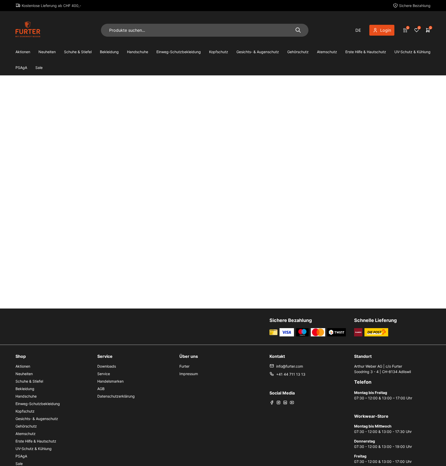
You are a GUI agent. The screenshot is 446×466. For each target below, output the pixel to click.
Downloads (106, 366)
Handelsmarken (110, 381)
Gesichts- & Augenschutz (257, 52)
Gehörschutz (298, 52)
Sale (39, 67)
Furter (184, 366)
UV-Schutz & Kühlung (412, 52)
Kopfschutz (218, 52)
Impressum (188, 374)
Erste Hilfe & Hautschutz (365, 52)
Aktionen (22, 52)
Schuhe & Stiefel (78, 52)
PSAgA (21, 67)
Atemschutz (327, 52)
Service (103, 374)
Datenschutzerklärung (116, 396)
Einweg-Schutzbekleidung (178, 52)
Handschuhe (137, 52)
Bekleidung (109, 52)
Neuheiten (47, 52)
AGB (101, 388)
